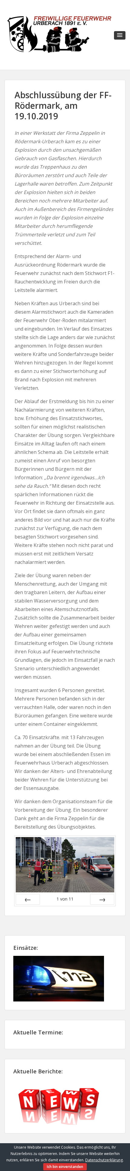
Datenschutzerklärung (104, 1160)
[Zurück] (28, 899)
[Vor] (102, 899)
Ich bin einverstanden (65, 1166)
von (65, 899)
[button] (119, 35)
